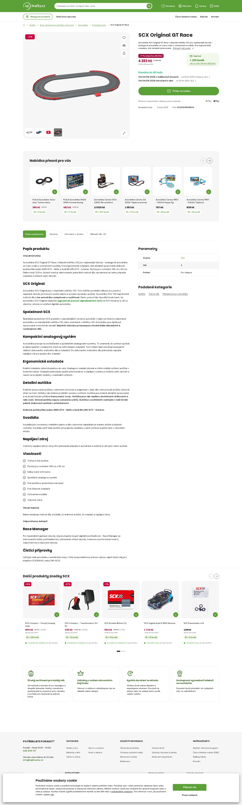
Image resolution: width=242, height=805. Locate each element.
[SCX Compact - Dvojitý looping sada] (42, 600)
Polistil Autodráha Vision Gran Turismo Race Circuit (43, 201)
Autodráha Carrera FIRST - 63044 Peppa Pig (167, 201)
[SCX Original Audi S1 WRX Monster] (160, 600)
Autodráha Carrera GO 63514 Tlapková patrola (136, 201)
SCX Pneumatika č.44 (194, 623)
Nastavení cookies (128, 757)
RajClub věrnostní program (205, 748)
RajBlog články (199, 757)
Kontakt (215, 16)
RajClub (204, 16)
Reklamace (125, 761)
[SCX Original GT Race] (29, 132)
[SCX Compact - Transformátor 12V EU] (81, 600)
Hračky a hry (72, 748)
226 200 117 (29, 750)
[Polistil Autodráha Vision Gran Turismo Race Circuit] (44, 181)
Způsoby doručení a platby (164, 752)
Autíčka (141, 294)
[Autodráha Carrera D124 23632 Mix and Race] (105, 181)
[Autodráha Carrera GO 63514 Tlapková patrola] (136, 181)
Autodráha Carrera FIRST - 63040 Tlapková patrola (198, 201)
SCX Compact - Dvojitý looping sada (40, 624)
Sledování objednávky (162, 757)
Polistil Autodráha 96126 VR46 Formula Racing (74, 201)
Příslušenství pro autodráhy (175, 294)
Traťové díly (154, 294)
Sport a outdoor (96, 748)
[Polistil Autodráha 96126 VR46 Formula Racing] (74, 181)
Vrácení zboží (158, 748)
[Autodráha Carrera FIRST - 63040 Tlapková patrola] (198, 181)
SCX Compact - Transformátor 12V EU (81, 624)
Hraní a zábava (95, 752)
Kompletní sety (145, 107)
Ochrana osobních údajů (131, 752)
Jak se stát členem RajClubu (203, 63)
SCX (166, 107)
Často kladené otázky (186, 16)
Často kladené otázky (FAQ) (206, 752)
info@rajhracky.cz (33, 759)
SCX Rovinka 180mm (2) (115, 623)
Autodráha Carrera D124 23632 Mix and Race (105, 201)
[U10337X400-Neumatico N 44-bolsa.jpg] (200, 600)
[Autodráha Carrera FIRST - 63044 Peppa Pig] (167, 181)
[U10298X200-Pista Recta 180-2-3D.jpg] (121, 600)
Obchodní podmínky (129, 748)
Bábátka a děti (73, 752)
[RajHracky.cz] (24, 25)
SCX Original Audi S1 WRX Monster (159, 623)
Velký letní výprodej (66, 16)
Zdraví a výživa (73, 757)
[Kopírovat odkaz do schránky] (124, 53)
